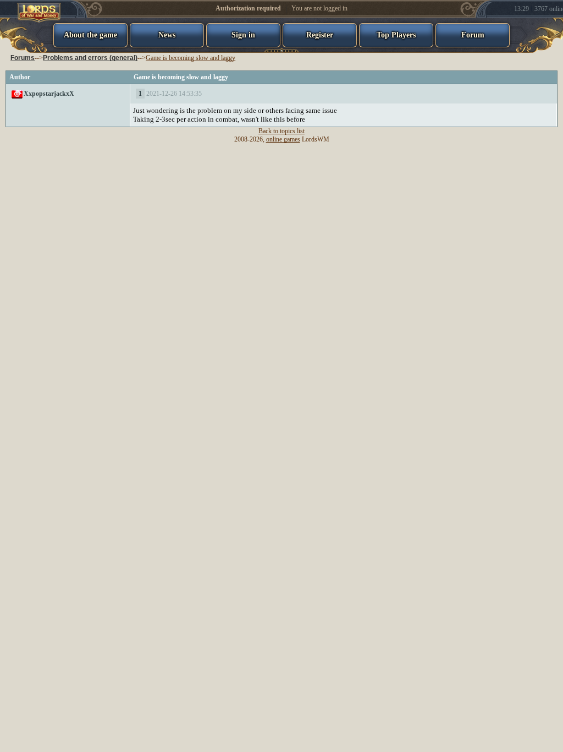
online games (283, 139)
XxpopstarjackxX (49, 93)
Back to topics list (281, 131)
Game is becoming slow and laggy (190, 58)
